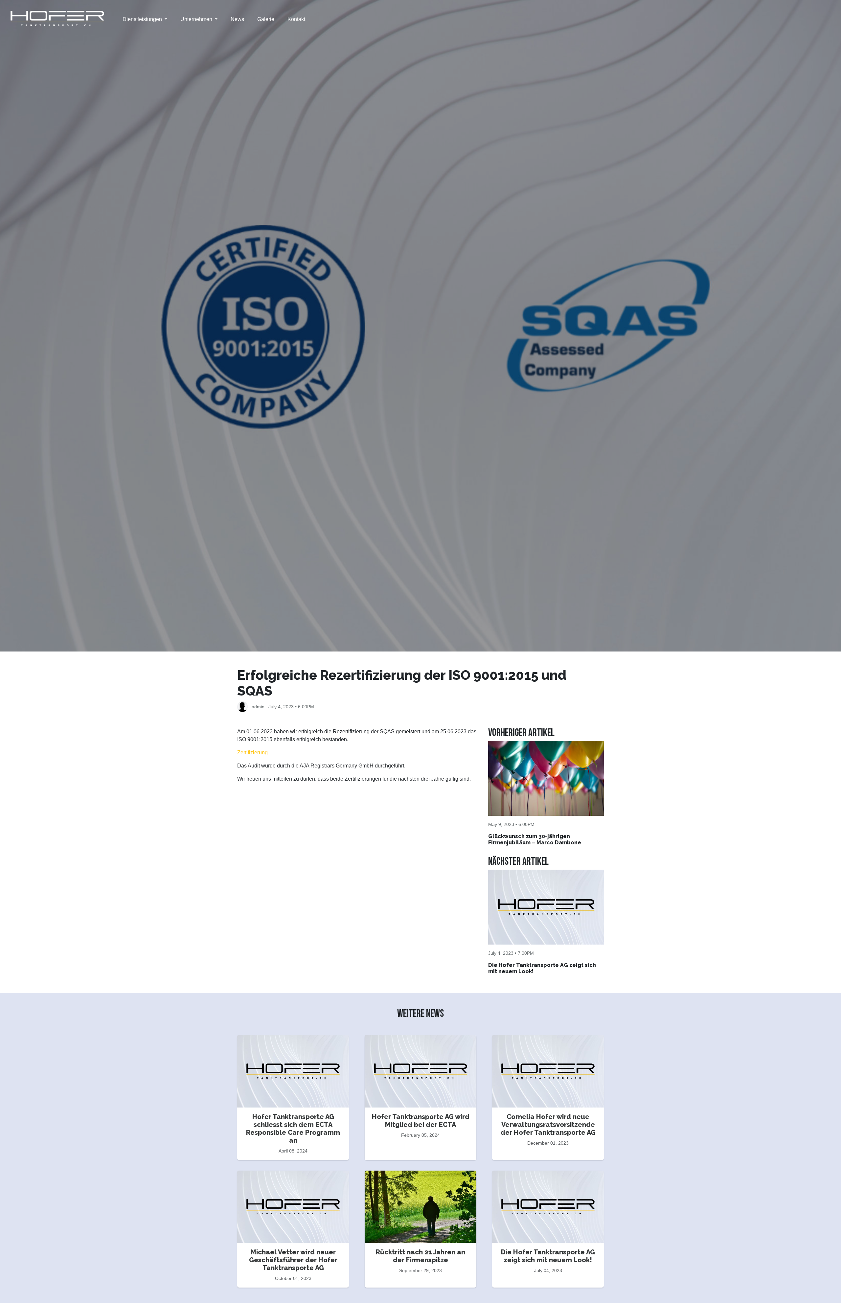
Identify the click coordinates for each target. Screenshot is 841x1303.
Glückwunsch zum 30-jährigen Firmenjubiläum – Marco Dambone (534, 839)
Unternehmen (197, 19)
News (237, 19)
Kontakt (296, 19)
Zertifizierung (252, 752)
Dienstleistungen (143, 19)
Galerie (265, 19)
